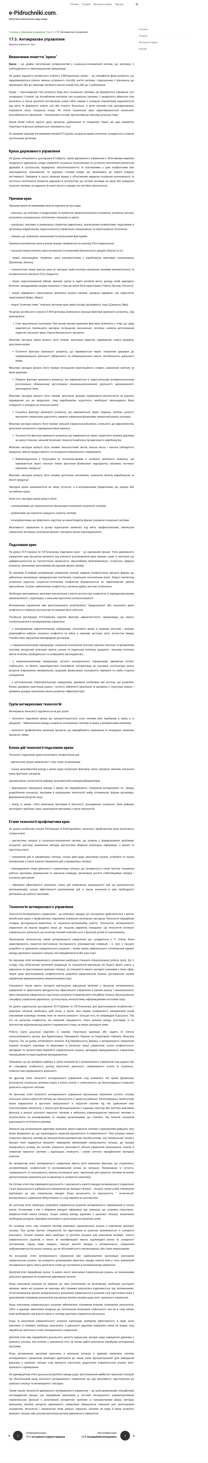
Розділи (86, 4)
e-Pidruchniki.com (32, 12)
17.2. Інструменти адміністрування (45, 1436)
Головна (74, 4)
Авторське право (103, 4)
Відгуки (119, 4)
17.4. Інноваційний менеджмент (99, 1436)
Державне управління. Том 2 (36, 32)
